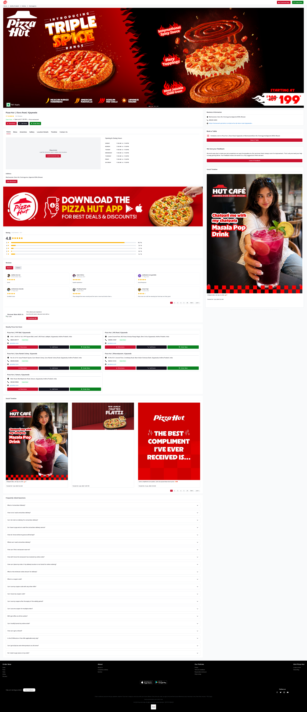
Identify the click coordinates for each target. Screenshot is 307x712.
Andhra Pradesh (14, 6)
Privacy (196, 667)
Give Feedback (29, 690)
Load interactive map (53, 156)
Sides (4, 672)
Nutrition (100, 672)
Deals (4, 667)
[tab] (8, 132)
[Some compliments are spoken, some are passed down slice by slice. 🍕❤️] (169, 441)
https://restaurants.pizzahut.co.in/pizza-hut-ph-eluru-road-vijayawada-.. (231, 123)
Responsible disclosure (201, 672)
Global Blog (296, 669)
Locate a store (297, 667)
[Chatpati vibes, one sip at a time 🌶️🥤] (37, 441)
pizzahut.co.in (14, 343)
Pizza (4, 669)
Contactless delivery (103, 669)
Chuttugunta (32, 6)
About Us (100, 667)
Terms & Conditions (200, 669)
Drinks (4, 674)
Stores (5, 6)
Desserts (5, 676)
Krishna (24, 6)
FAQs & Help (198, 674)
